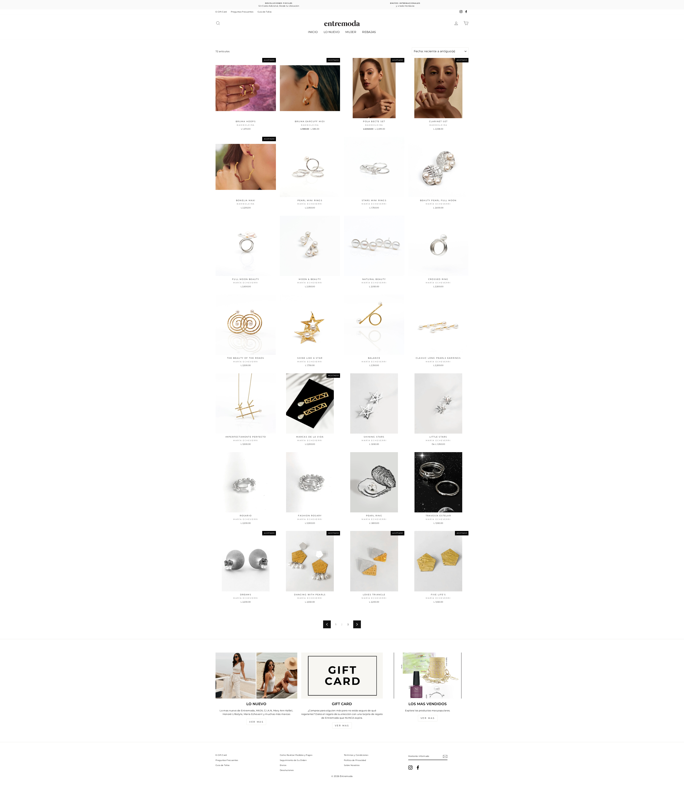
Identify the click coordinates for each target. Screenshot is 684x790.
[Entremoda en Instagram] (410, 767)
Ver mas (256, 721)
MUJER (350, 32)
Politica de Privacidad (355, 760)
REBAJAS (369, 32)
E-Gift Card (221, 12)
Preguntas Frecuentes (242, 12)
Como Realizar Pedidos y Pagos (296, 755)
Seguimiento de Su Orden (293, 760)
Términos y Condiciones (356, 755)
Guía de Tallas (265, 12)
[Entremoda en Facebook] (418, 767)
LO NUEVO (332, 32)
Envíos (283, 765)
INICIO (313, 32)
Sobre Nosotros (352, 765)
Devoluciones (287, 770)
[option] (279, 5)
